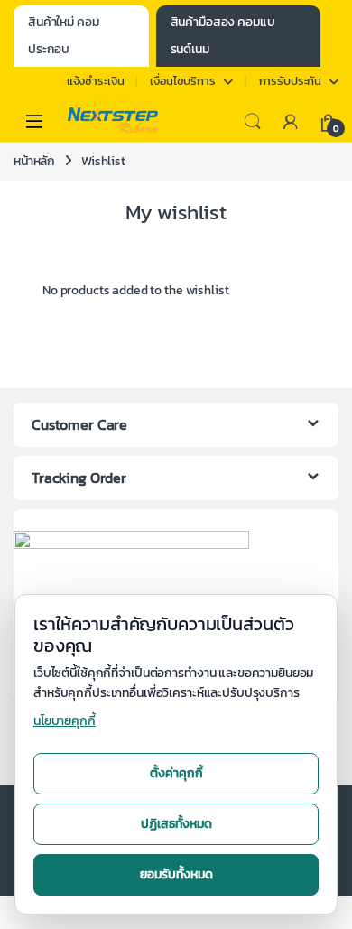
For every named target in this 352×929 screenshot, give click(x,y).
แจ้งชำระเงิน (96, 80)
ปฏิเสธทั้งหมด (176, 823)
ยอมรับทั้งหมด (176, 874)
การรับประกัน (290, 80)
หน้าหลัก (34, 161)
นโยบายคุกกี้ (64, 720)
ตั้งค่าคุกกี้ (176, 773)
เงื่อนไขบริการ (182, 80)
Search (253, 122)
